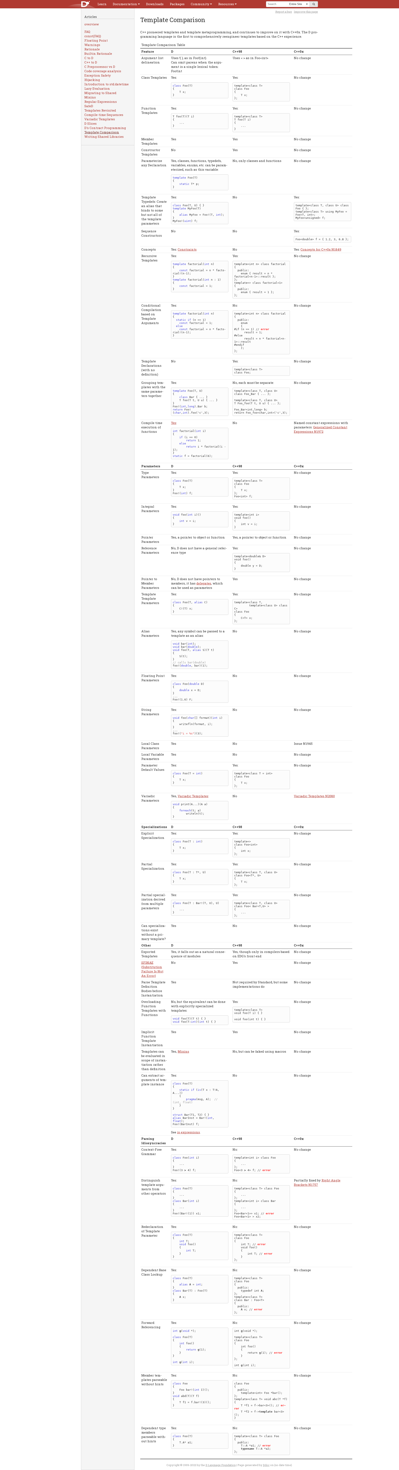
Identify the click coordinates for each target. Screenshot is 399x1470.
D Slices (90, 123)
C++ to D (90, 62)
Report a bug (283, 12)
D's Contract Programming (105, 128)
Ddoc (266, 1465)
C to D (88, 58)
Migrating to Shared (100, 93)
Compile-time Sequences (103, 115)
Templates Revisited (100, 110)
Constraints (187, 249)
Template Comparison (101, 132)
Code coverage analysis (102, 71)
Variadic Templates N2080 (314, 796)
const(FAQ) (92, 36)
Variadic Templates (99, 119)
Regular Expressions (100, 101)
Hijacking (92, 80)
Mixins (90, 97)
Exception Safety (97, 75)
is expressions (188, 1132)
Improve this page (306, 12)
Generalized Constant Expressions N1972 (320, 429)
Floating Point (96, 40)
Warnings (92, 45)
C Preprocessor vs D (99, 67)
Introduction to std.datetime (106, 84)
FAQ (87, 32)
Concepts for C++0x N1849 (320, 249)
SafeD (88, 106)
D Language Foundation (221, 1465)
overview (91, 24)
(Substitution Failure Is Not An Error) (152, 969)
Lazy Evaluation (97, 88)
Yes (173, 423)
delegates (203, 583)
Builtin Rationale (98, 53)
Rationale (92, 49)
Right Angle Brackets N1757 (317, 1182)
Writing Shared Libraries (104, 136)
